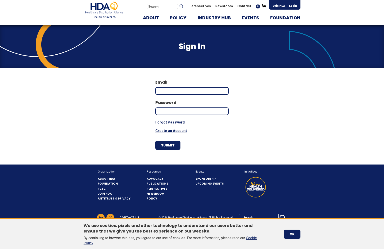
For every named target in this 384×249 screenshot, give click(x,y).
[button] (151, 17)
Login (293, 5)
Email (161, 82)
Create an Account (171, 131)
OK (292, 234)
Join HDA (278, 5)
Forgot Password (170, 122)
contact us (129, 217)
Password (165, 102)
